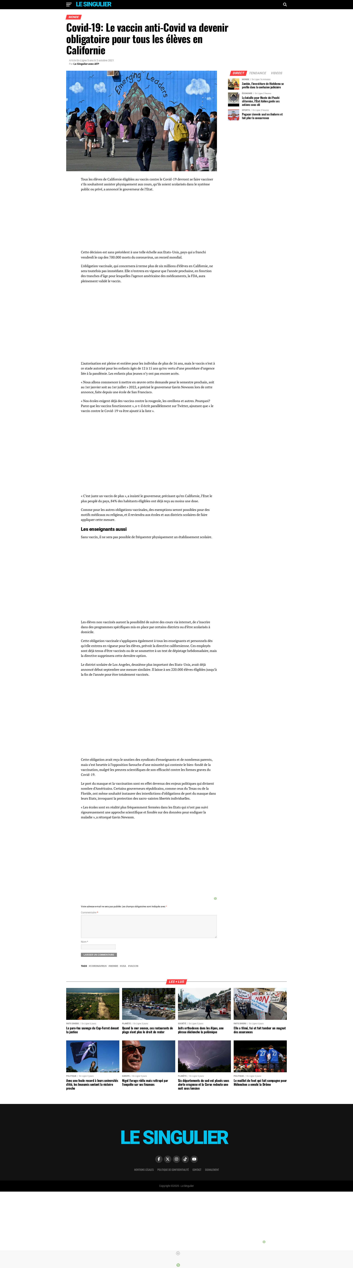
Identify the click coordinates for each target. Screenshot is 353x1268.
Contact (196, 1170)
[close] (178, 1253)
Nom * (84, 941)
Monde (114, 966)
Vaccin (133, 966)
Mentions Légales (144, 1170)
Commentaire (89, 912)
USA (123, 966)
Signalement (212, 1170)
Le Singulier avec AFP (86, 63)
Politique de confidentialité (173, 1170)
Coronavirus (98, 966)
